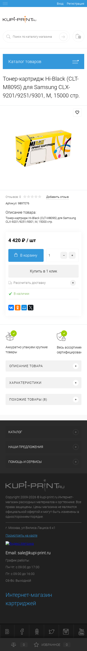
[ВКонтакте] (11, 307)
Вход (60, 3)
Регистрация (75, 3)
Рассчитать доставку (29, 283)
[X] (30, 307)
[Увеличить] (43, 148)
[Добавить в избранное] (77, 112)
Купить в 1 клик (43, 271)
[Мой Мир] (24, 307)
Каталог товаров (24, 61)
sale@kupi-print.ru (34, 552)
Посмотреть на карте (21, 535)
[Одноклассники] (17, 307)
